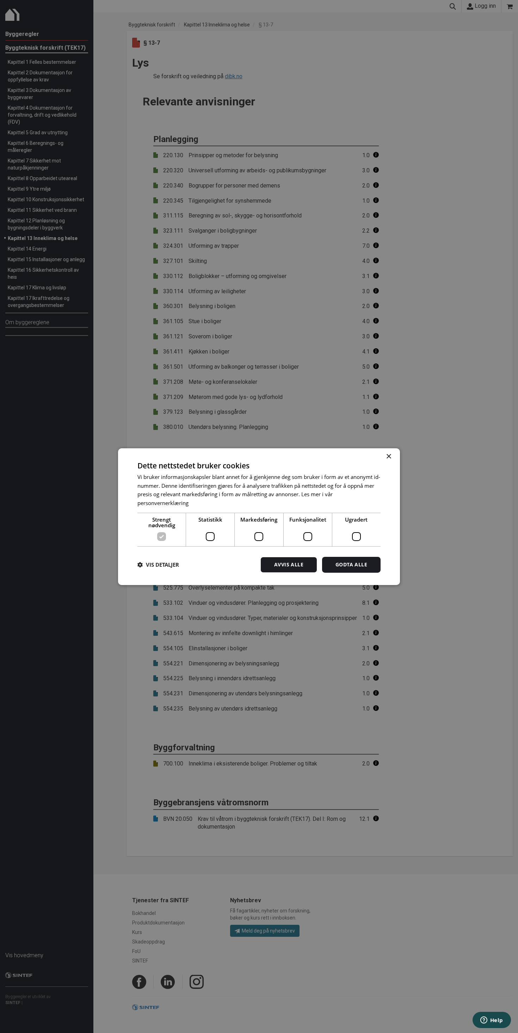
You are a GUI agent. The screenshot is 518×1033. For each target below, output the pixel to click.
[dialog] (259, 516)
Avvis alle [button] (288, 564)
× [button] (388, 456)
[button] (158, 564)
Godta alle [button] (351, 564)
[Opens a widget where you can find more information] (491, 1020)
